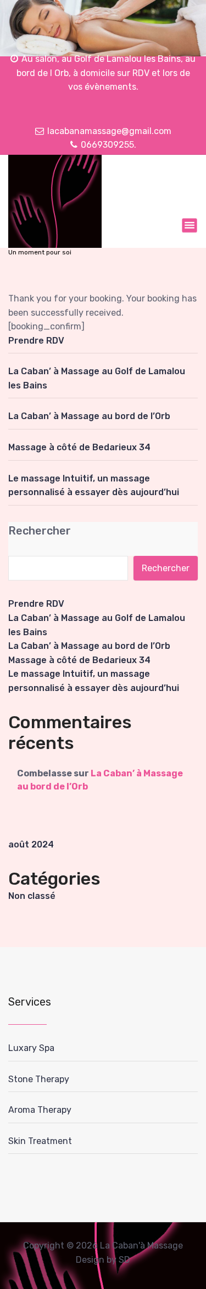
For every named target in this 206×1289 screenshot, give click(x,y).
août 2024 (31, 844)
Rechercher (39, 530)
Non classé (31, 896)
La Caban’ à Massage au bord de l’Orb (89, 416)
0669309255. (108, 145)
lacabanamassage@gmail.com (109, 131)
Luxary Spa (31, 1048)
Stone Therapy (38, 1079)
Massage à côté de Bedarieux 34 (79, 447)
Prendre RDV (36, 340)
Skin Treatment (40, 1141)
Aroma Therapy (39, 1110)
